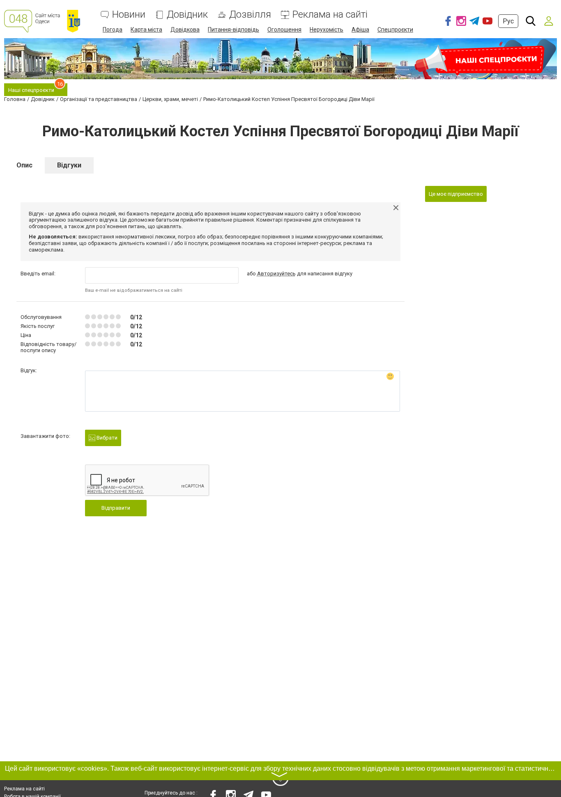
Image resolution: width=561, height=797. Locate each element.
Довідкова (185, 29)
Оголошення (284, 29)
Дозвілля (250, 14)
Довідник (187, 14)
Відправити (115, 508)
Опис (24, 165)
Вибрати (106, 438)
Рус (508, 21)
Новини (128, 14)
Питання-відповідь (233, 29)
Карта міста (146, 29)
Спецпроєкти (395, 29)
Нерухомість (326, 29)
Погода (112, 29)
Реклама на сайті (330, 14)
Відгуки (69, 165)
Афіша (360, 29)
